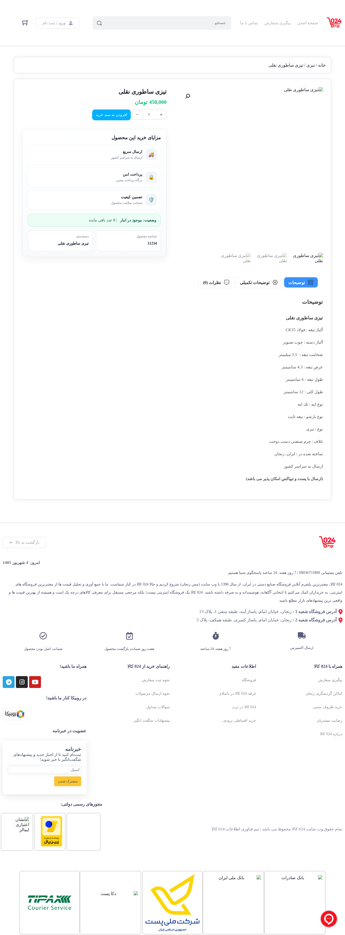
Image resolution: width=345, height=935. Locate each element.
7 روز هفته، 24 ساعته (215, 649)
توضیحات (296, 282)
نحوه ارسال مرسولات (152, 693)
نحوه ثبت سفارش (156, 680)
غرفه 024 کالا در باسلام (237, 693)
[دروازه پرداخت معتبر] (51, 845)
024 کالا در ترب (244, 707)
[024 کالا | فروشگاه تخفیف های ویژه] (334, 23)
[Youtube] (35, 682)
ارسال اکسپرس (301, 648)
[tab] (301, 282)
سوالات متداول (158, 707)
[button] (187, 96)
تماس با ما (249, 23)
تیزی (310, 65)
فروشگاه (249, 680)
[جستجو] (99, 23)
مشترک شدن (68, 781)
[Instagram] (22, 682)
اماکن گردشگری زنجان (324, 693)
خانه (322, 65)
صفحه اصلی (307, 23)
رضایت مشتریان (329, 720)
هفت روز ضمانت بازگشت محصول (129, 649)
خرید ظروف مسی (327, 707)
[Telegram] (9, 682)
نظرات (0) (212, 282)
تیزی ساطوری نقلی (73, 243)
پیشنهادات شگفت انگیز (152, 720)
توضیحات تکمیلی (255, 282)
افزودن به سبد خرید (111, 115)
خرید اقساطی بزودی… (237, 720)
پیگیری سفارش (277, 23)
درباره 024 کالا (331, 734)
